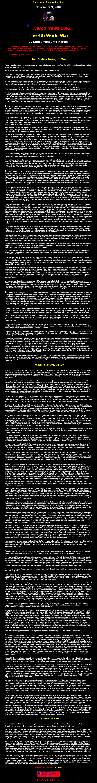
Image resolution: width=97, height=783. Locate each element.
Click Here (58, 767)
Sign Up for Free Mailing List (48, 2)
